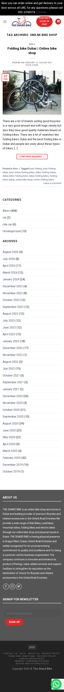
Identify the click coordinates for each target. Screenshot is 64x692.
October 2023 (11, 300)
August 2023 (10, 313)
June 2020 (9, 430)
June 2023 (9, 327)
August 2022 (10, 362)
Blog (23, 653)
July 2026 (9, 259)
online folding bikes (44, 179)
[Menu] (5, 21)
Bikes (32, 44)
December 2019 (13, 464)
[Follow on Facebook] (6, 586)
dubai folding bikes (39, 176)
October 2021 (11, 375)
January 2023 (11, 341)
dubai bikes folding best (15, 176)
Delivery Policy (46, 656)
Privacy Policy (51, 653)
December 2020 (13, 396)
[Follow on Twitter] (19, 586)
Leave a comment (52, 183)
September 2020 (13, 416)
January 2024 (11, 279)
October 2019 (11, 471)
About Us (33, 653)
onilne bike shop (24, 179)
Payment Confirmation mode (32, 661)
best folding (35, 168)
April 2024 (9, 265)
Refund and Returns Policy (32, 663)
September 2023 (13, 307)
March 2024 (10, 272)
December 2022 (13, 348)
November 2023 (13, 293)
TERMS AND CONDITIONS (21, 656)
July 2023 (9, 320)
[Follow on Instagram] (12, 586)
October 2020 (11, 410)
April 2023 (9, 334)
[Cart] (58, 22)
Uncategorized (12, 231)
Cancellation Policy (31, 658)
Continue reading (32, 156)
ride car (7, 224)
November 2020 (13, 403)
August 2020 (10, 423)
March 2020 (10, 451)
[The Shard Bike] (22, 22)
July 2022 (9, 368)
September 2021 (13, 382)
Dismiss (41, 12)
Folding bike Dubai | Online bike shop (32, 50)
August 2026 (10, 252)
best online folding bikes (22, 172)
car (4, 217)
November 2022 (13, 355)
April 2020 (9, 444)
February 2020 (12, 457)
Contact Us (10, 653)
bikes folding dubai (46, 172)
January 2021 (11, 389)
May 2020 (9, 437)
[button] (56, 684)
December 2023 (13, 286)
